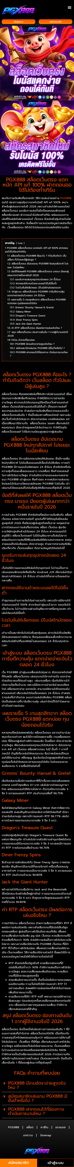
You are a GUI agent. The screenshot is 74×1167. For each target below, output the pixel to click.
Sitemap (45, 1135)
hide (20, 243)
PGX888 (65, 198)
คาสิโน (44, 1127)
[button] (69, 7)
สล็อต (29, 1127)
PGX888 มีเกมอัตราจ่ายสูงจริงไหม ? (37, 1085)
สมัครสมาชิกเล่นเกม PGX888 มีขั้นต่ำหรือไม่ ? (37, 1098)
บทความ (28, 1135)
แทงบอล (60, 1127)
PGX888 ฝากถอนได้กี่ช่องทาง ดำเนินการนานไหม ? (36, 1111)
